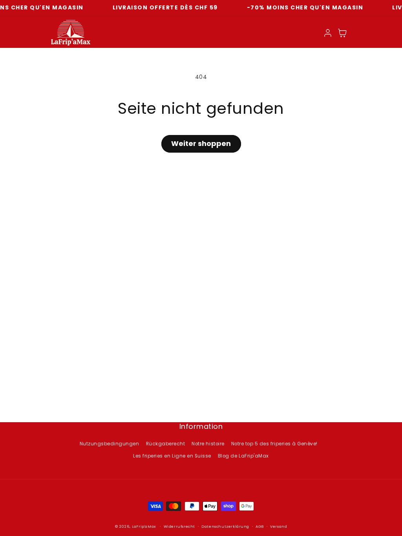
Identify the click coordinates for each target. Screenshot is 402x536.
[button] (342, 33)
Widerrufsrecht (179, 526)
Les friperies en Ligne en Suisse (172, 456)
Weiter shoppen (201, 143)
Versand (278, 526)
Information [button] (201, 426)
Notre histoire (208, 444)
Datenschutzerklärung (225, 526)
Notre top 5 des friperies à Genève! (274, 444)
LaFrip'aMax (144, 526)
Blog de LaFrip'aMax (243, 456)
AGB (260, 526)
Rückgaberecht (165, 444)
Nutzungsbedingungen (109, 444)
